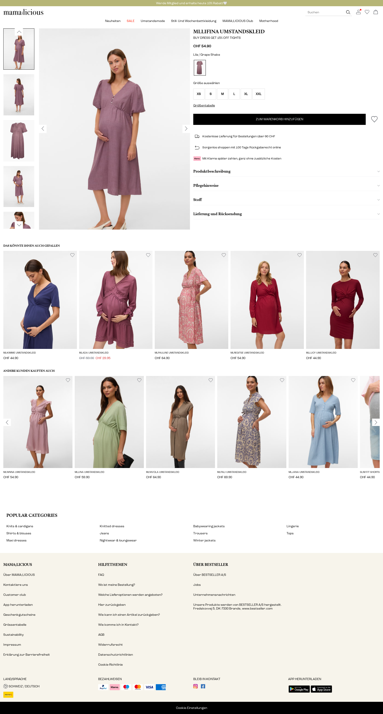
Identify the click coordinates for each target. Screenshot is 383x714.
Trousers (200, 533)
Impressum (12, 645)
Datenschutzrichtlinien (115, 655)
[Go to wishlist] (367, 13)
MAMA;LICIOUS (17, 564)
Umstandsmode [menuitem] (153, 21)
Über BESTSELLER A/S (209, 575)
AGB (101, 635)
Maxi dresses (16, 540)
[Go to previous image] (19, 31)
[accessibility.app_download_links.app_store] (321, 693)
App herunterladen (18, 605)
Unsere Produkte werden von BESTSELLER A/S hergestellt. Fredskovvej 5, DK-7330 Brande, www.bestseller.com (237, 606)
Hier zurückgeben (112, 605)
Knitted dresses (112, 526)
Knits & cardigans (19, 526)
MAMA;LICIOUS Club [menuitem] (238, 21)
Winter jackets (204, 540)
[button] (198, 94)
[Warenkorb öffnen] (375, 12)
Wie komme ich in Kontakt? (118, 625)
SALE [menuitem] (131, 21)
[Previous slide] (7, 422)
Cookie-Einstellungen (191, 708)
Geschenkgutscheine (19, 615)
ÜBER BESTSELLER (210, 564)
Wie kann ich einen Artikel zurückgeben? (129, 615)
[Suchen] (348, 12)
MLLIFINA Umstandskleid (229, 31)
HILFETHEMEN (112, 564)
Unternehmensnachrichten (214, 595)
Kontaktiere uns (15, 585)
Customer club (14, 595)
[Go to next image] (19, 225)
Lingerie (293, 526)
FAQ (101, 575)
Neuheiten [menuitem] (113, 21)
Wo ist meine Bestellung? (116, 585)
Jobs (197, 585)
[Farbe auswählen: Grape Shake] (200, 68)
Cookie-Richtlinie (110, 665)
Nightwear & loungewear (118, 540)
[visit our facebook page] (203, 687)
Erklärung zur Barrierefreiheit (26, 655)
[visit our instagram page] (195, 687)
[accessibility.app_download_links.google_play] (299, 693)
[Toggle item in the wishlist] (374, 119)
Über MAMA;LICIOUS (19, 575)
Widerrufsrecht (110, 645)
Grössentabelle (14, 625)
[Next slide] (376, 422)
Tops (290, 533)
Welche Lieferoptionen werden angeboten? (130, 595)
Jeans (104, 533)
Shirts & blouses (18, 533)
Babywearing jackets (209, 526)
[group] (37, 430)
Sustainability (13, 635)
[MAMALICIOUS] (23, 14)
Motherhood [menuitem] (268, 21)
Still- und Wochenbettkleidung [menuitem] (193, 21)
